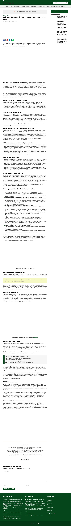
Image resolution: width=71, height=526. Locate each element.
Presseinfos (35, 337)
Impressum (33, 523)
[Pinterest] (7, 40)
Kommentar (6, 471)
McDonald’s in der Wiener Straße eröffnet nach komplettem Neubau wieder (62, 35)
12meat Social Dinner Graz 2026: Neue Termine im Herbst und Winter (61, 21)
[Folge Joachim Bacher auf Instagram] (24, 459)
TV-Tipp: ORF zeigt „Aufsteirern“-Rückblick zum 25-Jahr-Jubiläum (62, 24)
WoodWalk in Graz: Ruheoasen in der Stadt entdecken (34, 508)
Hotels (48, 6)
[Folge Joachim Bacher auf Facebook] (22, 459)
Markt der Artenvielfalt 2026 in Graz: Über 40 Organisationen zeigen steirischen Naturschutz (62, 42)
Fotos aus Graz (49, 500)
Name (5, 485)
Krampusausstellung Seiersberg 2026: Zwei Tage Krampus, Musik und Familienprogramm (35, 513)
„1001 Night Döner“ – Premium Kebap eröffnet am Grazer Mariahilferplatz (62, 31)
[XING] (11, 40)
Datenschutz (38, 523)
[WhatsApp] (13, 40)
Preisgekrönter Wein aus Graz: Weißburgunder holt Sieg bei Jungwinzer (61, 28)
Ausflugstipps (49, 501)
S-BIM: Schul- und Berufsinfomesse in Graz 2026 (33, 509)
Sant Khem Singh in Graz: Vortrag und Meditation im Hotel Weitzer (34, 511)
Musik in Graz (49, 506)
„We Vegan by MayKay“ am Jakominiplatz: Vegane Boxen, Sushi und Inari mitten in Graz (62, 17)
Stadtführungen (49, 510)
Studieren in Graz (50, 507)
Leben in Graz (6, 15)
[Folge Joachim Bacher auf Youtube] (26, 459)
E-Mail (28, 485)
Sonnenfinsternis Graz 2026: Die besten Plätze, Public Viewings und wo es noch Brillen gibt (12, 516)
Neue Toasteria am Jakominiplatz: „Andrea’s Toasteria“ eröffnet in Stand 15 (62, 39)
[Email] (6, 40)
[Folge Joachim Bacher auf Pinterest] (28, 459)
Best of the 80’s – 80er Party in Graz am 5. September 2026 (35, 505)
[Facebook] (4, 40)
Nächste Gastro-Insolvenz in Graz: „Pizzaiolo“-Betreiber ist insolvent (12, 514)
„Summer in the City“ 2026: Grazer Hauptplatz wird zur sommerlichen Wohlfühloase (12, 519)
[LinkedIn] (9, 40)
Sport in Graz (49, 503)
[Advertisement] (25, 30)
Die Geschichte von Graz (51, 513)
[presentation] (53, 17)
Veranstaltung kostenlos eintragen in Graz (58, 6)
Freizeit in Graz (49, 498)
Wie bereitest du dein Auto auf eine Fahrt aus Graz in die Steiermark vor (12, 512)
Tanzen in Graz (49, 504)
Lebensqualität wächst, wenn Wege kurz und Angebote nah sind (13, 510)
